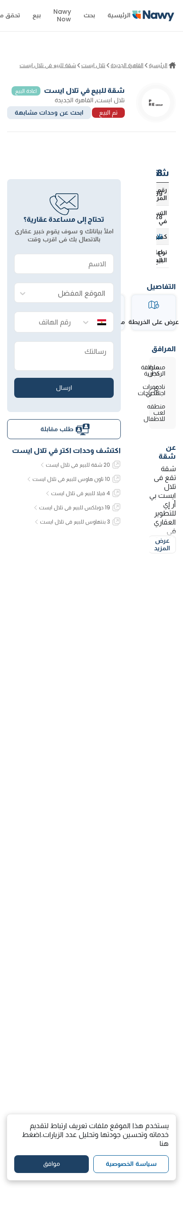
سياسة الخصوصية (131, 1163)
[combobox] (73, 293)
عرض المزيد (162, 544)
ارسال (64, 387)
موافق (51, 1163)
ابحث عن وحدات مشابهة (49, 112)
